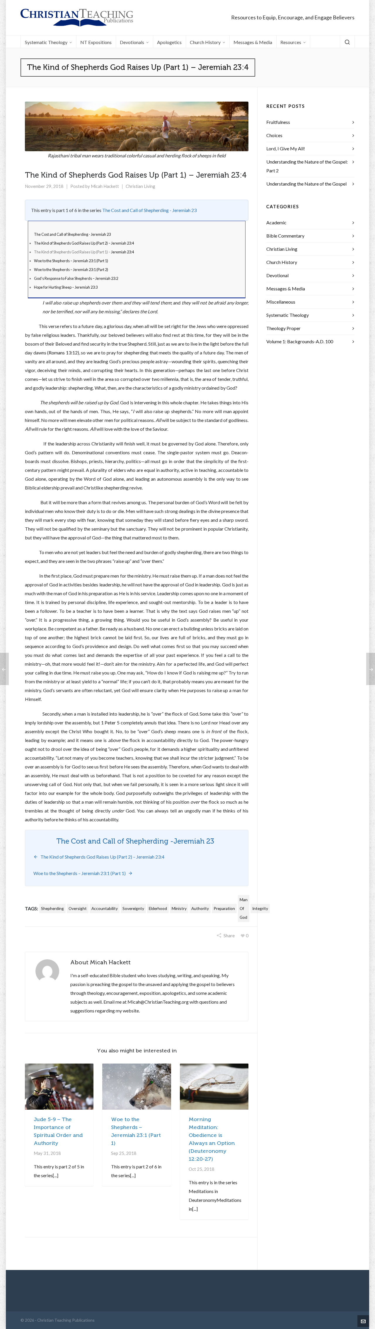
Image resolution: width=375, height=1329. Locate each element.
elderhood (158, 908)
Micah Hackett (105, 186)
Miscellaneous (280, 302)
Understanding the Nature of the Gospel (306, 183)
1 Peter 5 (110, 722)
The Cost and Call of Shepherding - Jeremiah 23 (149, 210)
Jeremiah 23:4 (122, 252)
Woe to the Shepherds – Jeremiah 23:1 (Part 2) (71, 269)
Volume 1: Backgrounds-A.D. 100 (299, 341)
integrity (260, 908)
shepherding (52, 908)
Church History (281, 262)
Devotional (277, 275)
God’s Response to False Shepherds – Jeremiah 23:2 (76, 278)
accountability (104, 908)
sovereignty (133, 908)
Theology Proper (283, 328)
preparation (224, 908)
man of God (244, 908)
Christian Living (140, 186)
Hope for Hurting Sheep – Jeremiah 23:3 (66, 287)
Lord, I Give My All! (285, 148)
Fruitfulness (278, 122)
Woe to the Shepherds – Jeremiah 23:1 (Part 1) (71, 260)
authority (200, 908)
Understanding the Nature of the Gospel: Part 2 (307, 166)
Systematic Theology (287, 315)
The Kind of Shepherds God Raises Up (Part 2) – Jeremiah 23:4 (84, 243)
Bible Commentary (285, 235)
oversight (78, 908)
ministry (179, 908)
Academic (276, 222)
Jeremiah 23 (193, 841)
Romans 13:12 (63, 352)
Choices (274, 135)
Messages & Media (285, 288)
